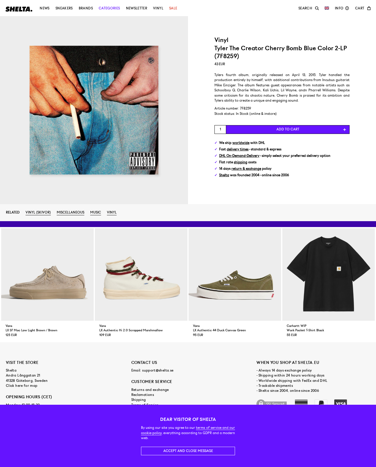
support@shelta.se (157, 370)
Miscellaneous (70, 212)
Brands (86, 8)
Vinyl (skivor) (38, 212)
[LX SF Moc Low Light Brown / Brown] (47, 274)
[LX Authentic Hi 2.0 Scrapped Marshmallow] (141, 274)
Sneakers (64, 8)
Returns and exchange (150, 390)
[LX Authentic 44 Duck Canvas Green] (235, 274)
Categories (109, 8)
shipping (240, 162)
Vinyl (158, 8)
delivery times (238, 149)
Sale (173, 8)
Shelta (224, 175)
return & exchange (246, 169)
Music (95, 212)
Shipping (138, 400)
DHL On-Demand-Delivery (239, 156)
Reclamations (142, 395)
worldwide (240, 143)
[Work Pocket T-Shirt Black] (328, 274)
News (44, 8)
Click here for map (21, 386)
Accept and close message (188, 451)
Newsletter (136, 8)
